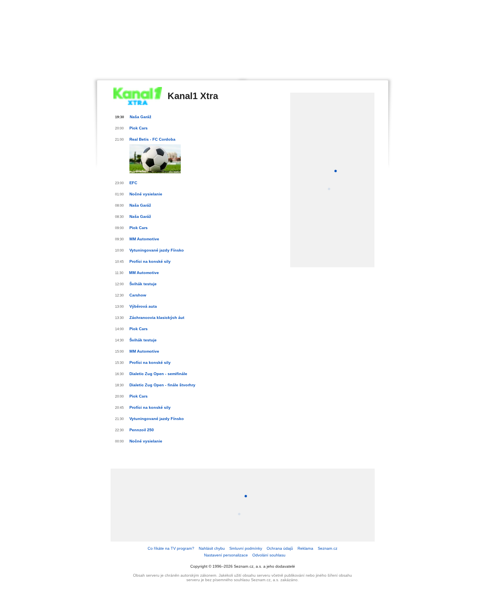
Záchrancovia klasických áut (156, 317)
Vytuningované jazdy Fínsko (156, 250)
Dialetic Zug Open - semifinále (158, 373)
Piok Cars (138, 128)
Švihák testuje (143, 284)
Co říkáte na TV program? (171, 548)
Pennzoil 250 (141, 430)
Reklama (305, 548)
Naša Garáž (140, 117)
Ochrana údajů (280, 548)
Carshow (137, 295)
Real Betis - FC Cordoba (152, 139)
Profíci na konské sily (150, 261)
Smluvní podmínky (245, 548)
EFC (133, 183)
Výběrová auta (143, 306)
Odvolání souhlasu (268, 555)
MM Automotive (144, 239)
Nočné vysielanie (145, 194)
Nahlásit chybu (212, 548)
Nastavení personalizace (226, 555)
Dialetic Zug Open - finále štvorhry (162, 385)
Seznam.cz (327, 548)
